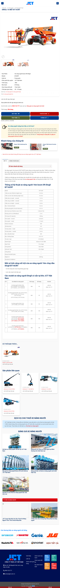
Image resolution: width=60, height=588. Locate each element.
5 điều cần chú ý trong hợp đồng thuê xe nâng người (44, 519)
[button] (2, 3)
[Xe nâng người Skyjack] (22, 543)
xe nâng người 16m (30, 179)
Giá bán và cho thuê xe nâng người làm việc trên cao (14, 493)
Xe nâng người (10, 7)
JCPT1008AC (21, 319)
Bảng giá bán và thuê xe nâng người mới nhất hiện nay (44, 471)
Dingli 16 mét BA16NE (7, 362)
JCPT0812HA (17, 327)
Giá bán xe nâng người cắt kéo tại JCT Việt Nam (14, 450)
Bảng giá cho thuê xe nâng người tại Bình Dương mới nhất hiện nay (42, 450)
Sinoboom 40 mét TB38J (9, 389)
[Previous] (4, 37)
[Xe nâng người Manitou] (22, 535)
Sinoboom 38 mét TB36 (9, 411)
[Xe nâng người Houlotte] (7, 543)
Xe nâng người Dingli (19, 7)
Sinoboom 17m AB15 (46, 389)
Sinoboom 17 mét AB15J (28, 389)
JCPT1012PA (21, 318)
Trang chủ (4, 7)
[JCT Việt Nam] (30, 3)
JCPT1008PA (21, 320)
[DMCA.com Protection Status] (35, 586)
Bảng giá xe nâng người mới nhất (35, 106)
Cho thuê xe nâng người (32, 426)
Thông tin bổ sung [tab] (14, 160)
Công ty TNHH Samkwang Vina (20, 144)
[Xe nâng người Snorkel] (37, 543)
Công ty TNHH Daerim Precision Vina (49, 145)
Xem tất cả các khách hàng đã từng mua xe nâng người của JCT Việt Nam (22, 154)
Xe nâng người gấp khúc (8, 94)
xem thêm (16, 147)
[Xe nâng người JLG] (52, 535)
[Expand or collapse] (50, 166)
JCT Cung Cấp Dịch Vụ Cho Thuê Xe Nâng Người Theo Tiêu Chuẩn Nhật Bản (14, 519)
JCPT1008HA (14, 320)
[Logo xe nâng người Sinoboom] (7, 535)
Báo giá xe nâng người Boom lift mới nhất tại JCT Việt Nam (15, 471)
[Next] (56, 37)
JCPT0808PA (21, 329)
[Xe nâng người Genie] (37, 535)
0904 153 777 (15, 106)
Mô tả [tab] (5, 160)
